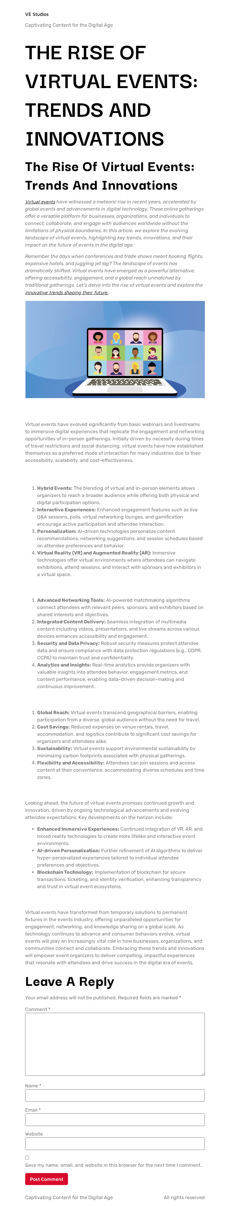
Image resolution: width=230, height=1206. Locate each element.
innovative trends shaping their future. (66, 292)
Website (34, 1134)
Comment (37, 1009)
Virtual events (40, 201)
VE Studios (37, 14)
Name (33, 1085)
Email (33, 1110)
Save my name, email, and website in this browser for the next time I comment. (113, 1165)
